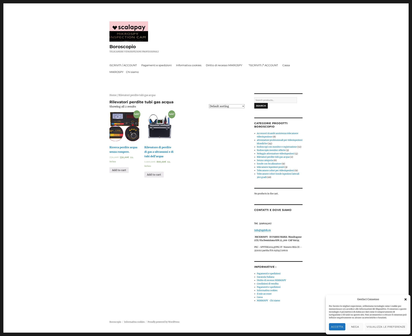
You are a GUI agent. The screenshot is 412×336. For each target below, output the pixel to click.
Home (113, 95)
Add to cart (119, 170)
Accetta (337, 326)
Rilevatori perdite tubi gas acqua (273, 157)
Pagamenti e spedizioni (156, 65)
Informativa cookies (188, 65)
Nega (355, 326)
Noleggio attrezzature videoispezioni (275, 153)
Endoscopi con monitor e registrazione (277, 147)
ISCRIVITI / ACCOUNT (123, 65)
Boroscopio (122, 46)
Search (261, 105)
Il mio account (264, 293)
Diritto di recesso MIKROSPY (225, 65)
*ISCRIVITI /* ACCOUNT (263, 65)
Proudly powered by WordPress (163, 322)
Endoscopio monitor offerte (271, 150)
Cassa (286, 65)
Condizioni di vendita (267, 283)
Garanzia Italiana (265, 277)
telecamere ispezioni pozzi (270, 167)
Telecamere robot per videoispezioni (275, 170)
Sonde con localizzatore (269, 163)
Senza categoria (265, 160)
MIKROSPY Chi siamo (124, 72)
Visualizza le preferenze (386, 326)
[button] (405, 299)
